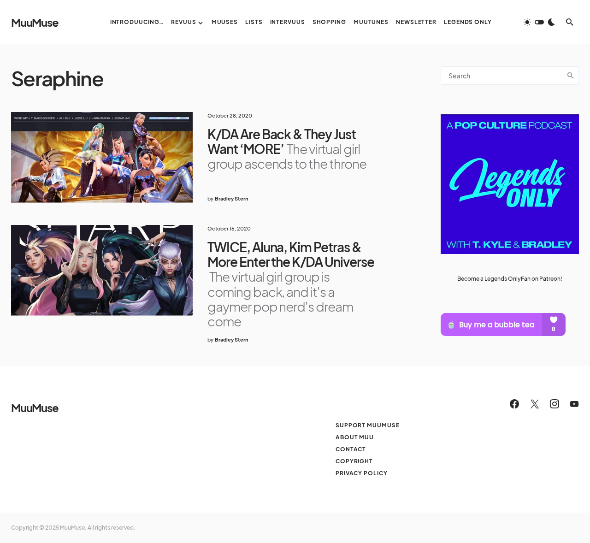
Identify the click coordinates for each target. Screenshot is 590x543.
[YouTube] (574, 403)
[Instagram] (554, 403)
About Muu (355, 437)
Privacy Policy (362, 473)
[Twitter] (534, 403)
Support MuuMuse (368, 425)
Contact (351, 449)
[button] (539, 22)
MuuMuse (35, 22)
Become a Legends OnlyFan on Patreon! (509, 278)
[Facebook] (514, 403)
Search (570, 75)
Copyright (354, 461)
